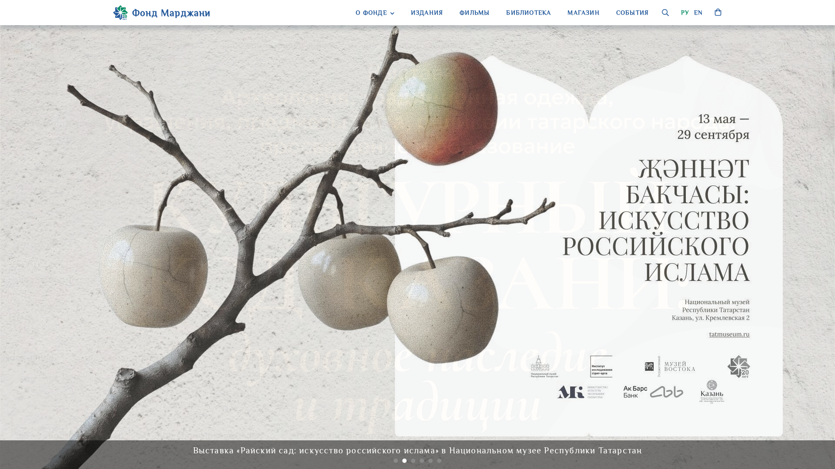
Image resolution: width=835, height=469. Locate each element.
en (698, 12)
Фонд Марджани (171, 12)
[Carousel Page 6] (439, 461)
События (632, 12)
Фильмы (475, 12)
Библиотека (528, 12)
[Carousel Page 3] (413, 461)
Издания (427, 12)
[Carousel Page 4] (422, 461)
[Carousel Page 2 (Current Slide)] (404, 461)
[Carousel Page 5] (430, 461)
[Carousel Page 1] (396, 461)
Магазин (583, 12)
